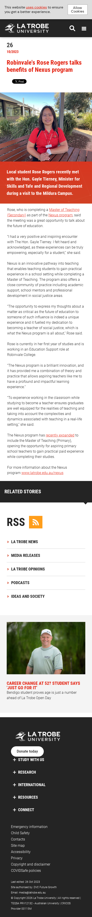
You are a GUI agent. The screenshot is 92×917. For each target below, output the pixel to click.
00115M (26, 908)
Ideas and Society (28, 596)
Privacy (17, 858)
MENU (84, 28)
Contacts (18, 839)
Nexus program (60, 215)
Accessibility (21, 852)
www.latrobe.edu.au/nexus (42, 473)
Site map (18, 845)
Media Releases (25, 555)
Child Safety (20, 833)
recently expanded (60, 435)
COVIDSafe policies (26, 870)
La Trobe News (24, 541)
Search (72, 28)
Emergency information (29, 827)
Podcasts (20, 582)
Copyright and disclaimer (30, 864)
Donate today (27, 751)
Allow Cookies (77, 9)
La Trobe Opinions (28, 569)
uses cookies (36, 7)
